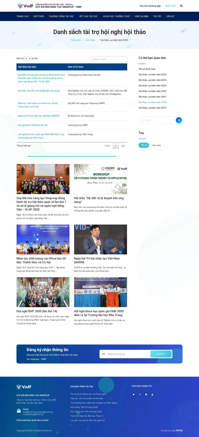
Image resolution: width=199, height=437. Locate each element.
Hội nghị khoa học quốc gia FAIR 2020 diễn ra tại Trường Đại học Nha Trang (99, 313)
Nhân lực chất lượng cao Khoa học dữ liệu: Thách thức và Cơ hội (41, 260)
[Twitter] (134, 394)
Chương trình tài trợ (61, 16)
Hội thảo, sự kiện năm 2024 (152, 80)
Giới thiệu (38, 16)
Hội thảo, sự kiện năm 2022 (152, 91)
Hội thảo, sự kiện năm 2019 (152, 108)
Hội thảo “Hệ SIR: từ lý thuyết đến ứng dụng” (39, 90)
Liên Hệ (170, 16)
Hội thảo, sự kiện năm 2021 (152, 96)
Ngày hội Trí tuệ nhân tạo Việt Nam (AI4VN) (38, 116)
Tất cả (144, 145)
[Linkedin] (146, 394)
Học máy (157, 145)
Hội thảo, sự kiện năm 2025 (152, 74)
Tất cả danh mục (147, 69)
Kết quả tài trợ (88, 16)
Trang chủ (22, 16)
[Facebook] (140, 394)
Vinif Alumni (141, 16)
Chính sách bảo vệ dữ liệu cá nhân (32, 420)
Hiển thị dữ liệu (27, 58)
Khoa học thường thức (116, 16)
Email (25, 409)
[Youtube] (152, 394)
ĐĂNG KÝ (161, 354)
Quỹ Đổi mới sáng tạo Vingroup (33, 395)
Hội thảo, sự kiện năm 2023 (152, 85)
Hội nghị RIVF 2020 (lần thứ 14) (32, 125)
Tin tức (157, 16)
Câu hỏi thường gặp (150, 5)
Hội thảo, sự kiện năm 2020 (152, 102)
